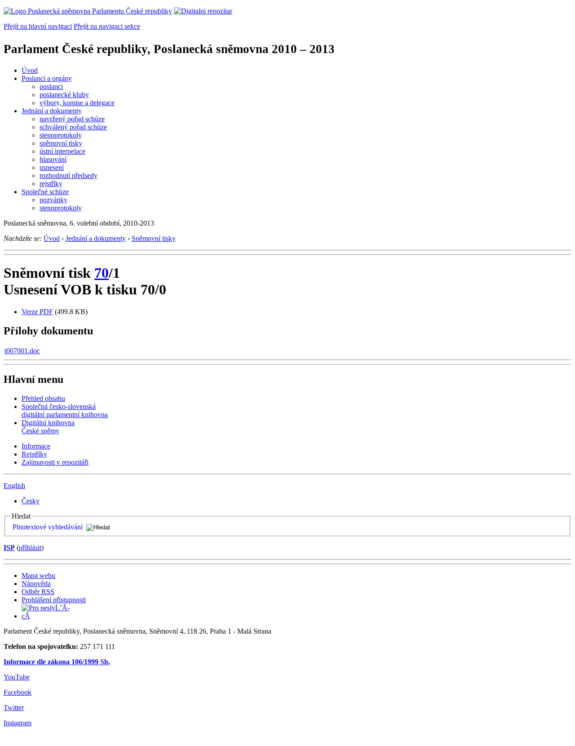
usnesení (52, 167)
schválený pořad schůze (73, 127)
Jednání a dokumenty (52, 111)
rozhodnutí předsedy (68, 175)
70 (101, 273)
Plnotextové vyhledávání (48, 527)
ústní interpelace (62, 151)
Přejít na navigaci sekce (107, 26)
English (14, 485)
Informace (36, 446)
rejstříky (51, 183)
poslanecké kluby (64, 94)
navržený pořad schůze (72, 119)
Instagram (17, 723)
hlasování (53, 159)
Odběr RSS (38, 591)
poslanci (51, 86)
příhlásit (30, 547)
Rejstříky (34, 454)
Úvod (30, 70)
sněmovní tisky (61, 143)
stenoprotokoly (61, 135)
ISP (9, 547)
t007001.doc (22, 351)
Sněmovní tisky (154, 238)
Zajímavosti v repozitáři (55, 462)
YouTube (17, 677)
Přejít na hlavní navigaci (38, 26)
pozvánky (53, 200)
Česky (31, 501)
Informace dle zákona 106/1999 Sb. (57, 662)
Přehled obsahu (43, 398)
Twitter (14, 707)
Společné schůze (45, 191)
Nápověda (36, 583)
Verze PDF (37, 311)
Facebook (17, 692)
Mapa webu (38, 575)
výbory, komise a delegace (77, 103)
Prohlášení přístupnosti (54, 600)
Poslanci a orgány (47, 78)
